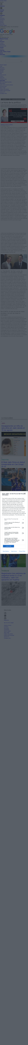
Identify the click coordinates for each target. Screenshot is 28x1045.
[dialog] (14, 522)
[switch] (22, 523)
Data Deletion (6, 551)
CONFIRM (8, 546)
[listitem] (14, 519)
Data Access (14, 551)
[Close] (25, 493)
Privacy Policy (22, 551)
